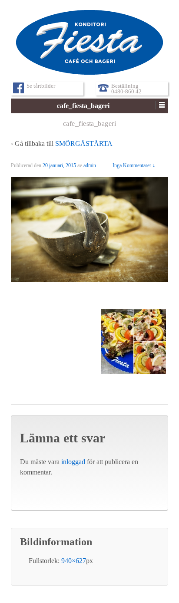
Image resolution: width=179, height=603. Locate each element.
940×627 (73, 560)
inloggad (73, 461)
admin (89, 165)
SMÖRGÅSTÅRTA (84, 143)
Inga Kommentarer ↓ (134, 165)
